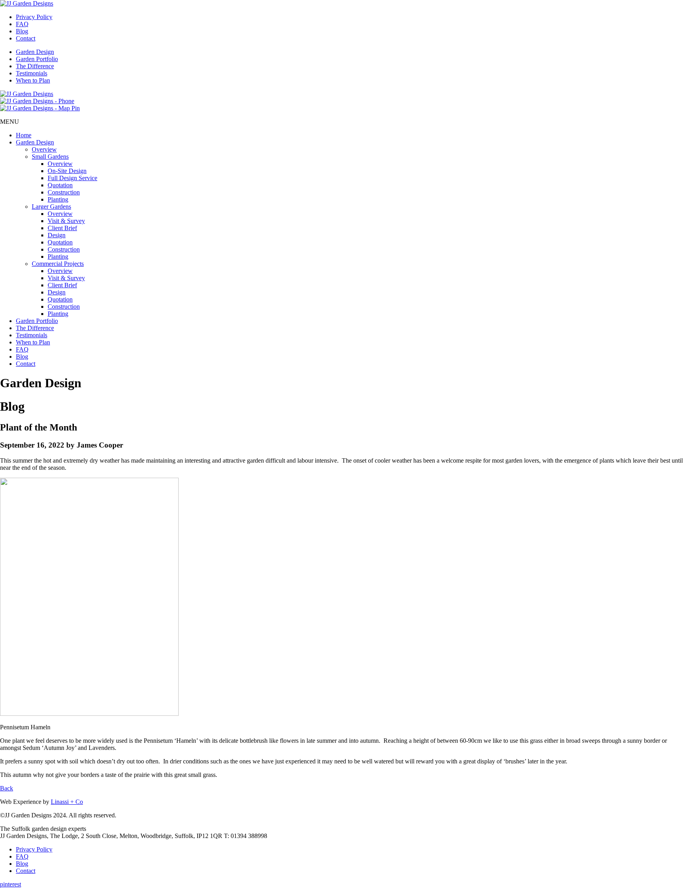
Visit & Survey (66, 220)
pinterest (10, 884)
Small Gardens (50, 156)
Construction (64, 192)
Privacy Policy (34, 16)
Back (6, 788)
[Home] (26, 3)
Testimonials (31, 73)
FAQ (22, 24)
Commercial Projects (58, 263)
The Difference (35, 66)
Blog (22, 31)
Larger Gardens (51, 206)
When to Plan (33, 80)
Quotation (60, 185)
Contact (25, 38)
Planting (58, 199)
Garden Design (35, 51)
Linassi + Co (67, 801)
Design (57, 235)
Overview (44, 149)
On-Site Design (67, 170)
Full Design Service (72, 178)
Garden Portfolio (37, 59)
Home (23, 135)
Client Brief (62, 228)
